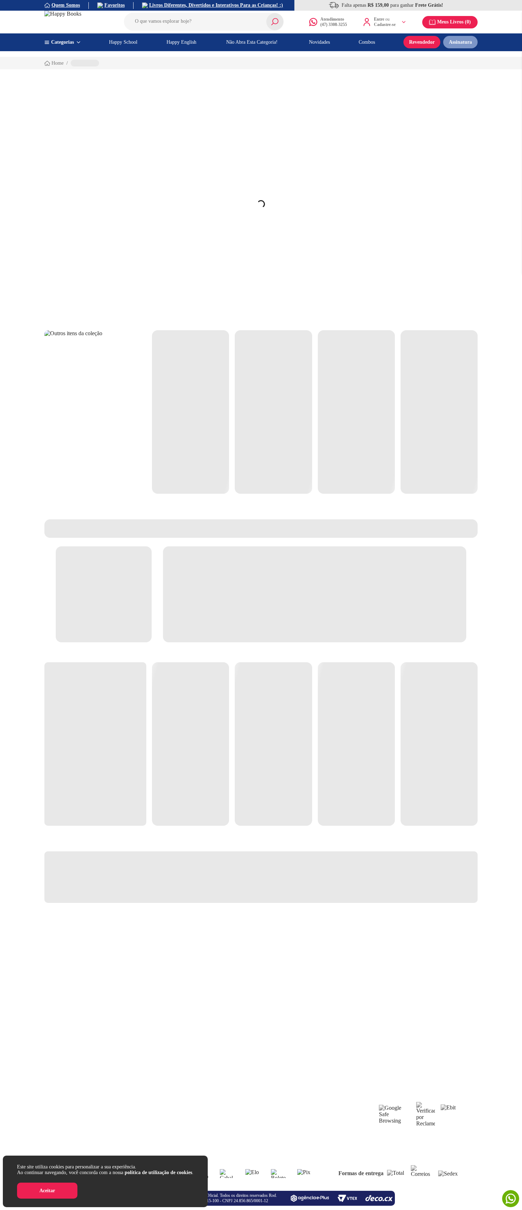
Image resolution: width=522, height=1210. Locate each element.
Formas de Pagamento (83, 1153)
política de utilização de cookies (158, 1172)
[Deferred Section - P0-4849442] (315, 412)
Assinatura (460, 42)
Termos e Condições (81, 1144)
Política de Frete (77, 1127)
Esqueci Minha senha (146, 1101)
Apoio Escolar (256, 1127)
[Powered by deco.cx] (379, 1198)
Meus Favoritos (140, 1127)
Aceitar (47, 1190)
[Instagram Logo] (253, 1073)
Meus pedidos (138, 1136)
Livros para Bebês (260, 1110)
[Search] (274, 21)
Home (57, 63)
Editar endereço (140, 1110)
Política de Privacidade (84, 1118)
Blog (186, 1110)
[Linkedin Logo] (268, 1073)
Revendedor (422, 42)
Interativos (317, 1118)
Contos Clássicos (323, 1127)
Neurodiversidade (259, 1136)
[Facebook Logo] (237, 1073)
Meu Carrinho (139, 1118)
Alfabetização (255, 1101)
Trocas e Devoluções (81, 1136)
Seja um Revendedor (202, 1101)
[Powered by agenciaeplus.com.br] (309, 1198)
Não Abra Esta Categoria (331, 1101)
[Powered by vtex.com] (347, 1198)
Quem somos (74, 1101)
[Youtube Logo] (284, 1073)
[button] (204, 22)
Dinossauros (318, 1110)
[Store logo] (76, 22)
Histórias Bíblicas (259, 1144)
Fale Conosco (74, 1110)
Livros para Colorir (261, 1118)
